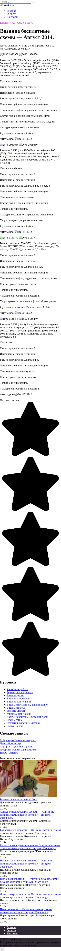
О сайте (11, 13)
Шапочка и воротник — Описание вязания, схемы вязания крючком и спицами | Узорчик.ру (29, 880)
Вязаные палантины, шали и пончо (27, 704)
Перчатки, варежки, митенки (23, 722)
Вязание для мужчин (19, 701)
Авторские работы (17, 689)
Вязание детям (15, 695)
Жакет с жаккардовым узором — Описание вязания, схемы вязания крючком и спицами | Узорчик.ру (30, 847)
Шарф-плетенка (9, 752)
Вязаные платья (16, 707)
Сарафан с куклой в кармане (16, 746)
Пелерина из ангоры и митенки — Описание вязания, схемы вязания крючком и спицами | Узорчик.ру (26, 863)
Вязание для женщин (19, 698)
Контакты (12, 16)
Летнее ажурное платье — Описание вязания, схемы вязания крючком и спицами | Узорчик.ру (30, 896)
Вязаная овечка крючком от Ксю (18, 799)
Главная (11, 10)
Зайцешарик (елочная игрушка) (18, 740)
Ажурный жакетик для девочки (18, 749)
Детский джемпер (10, 743)
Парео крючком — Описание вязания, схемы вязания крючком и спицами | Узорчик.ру (26, 911)
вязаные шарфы (16, 710)
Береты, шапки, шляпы (20, 692)
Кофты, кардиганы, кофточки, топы (27, 716)
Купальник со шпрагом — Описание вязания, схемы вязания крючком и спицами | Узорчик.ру (30, 831)
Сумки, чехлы (15, 726)
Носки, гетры (14, 719)
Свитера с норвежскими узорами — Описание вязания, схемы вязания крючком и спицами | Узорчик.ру (27, 814)
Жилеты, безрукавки (19, 713)
